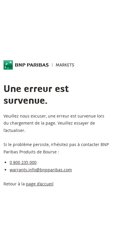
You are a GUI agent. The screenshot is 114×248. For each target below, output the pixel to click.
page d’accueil (39, 184)
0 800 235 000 (23, 162)
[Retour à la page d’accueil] (39, 65)
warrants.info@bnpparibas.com (41, 169)
